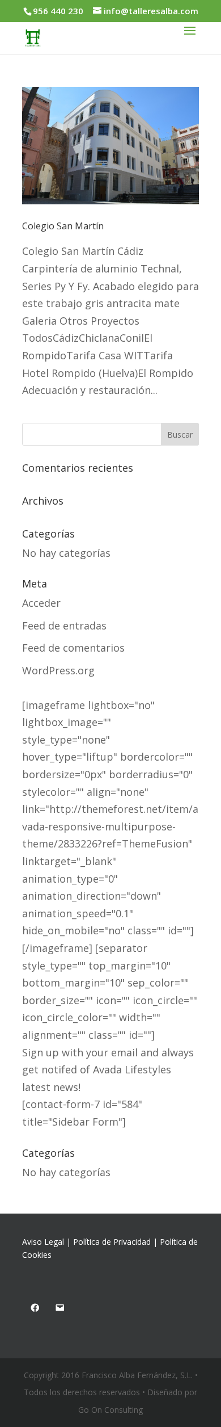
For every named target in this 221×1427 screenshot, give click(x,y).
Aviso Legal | (47, 1241)
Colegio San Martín (63, 226)
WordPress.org (58, 670)
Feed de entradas (64, 625)
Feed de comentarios (73, 647)
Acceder (41, 603)
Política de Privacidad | (116, 1241)
